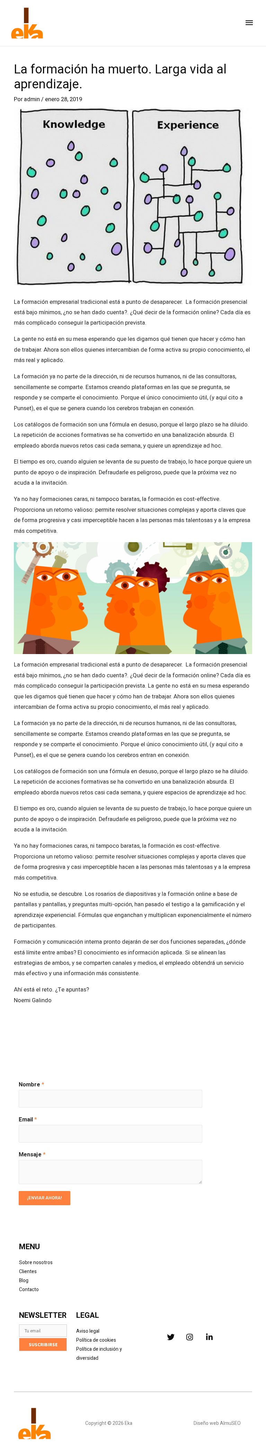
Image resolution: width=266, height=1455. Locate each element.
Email (28, 1120)
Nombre (31, 1085)
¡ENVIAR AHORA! (44, 1198)
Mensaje (32, 1154)
